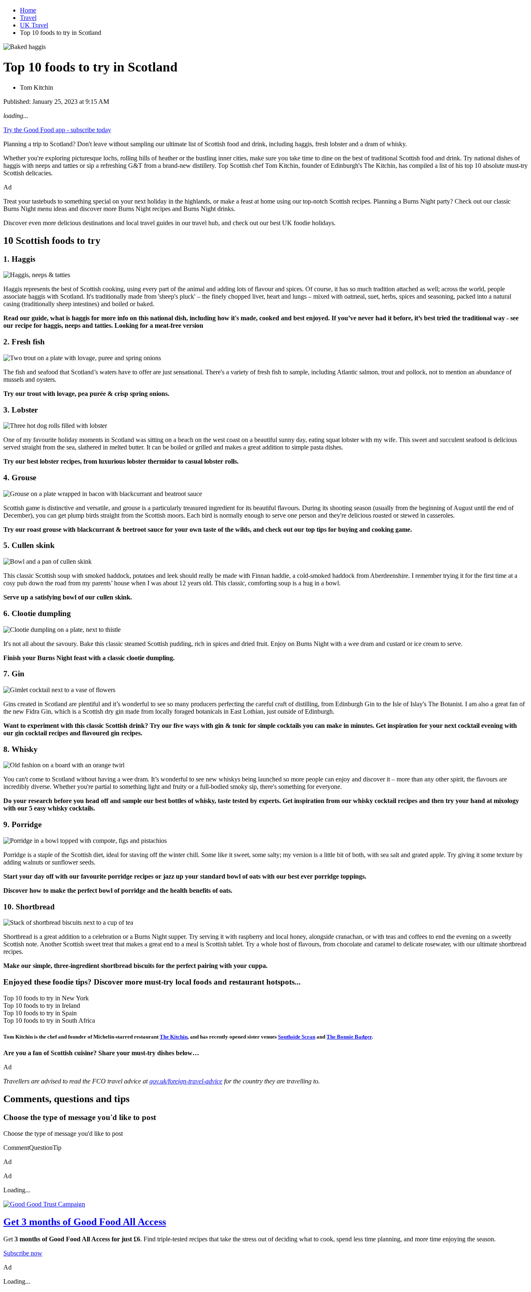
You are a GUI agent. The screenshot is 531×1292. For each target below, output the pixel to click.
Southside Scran (296, 1037)
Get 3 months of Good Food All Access (84, 1221)
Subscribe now (22, 1253)
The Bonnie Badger (349, 1037)
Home (28, 10)
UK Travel (34, 25)
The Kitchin (174, 1037)
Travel (28, 17)
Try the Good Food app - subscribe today (57, 129)
